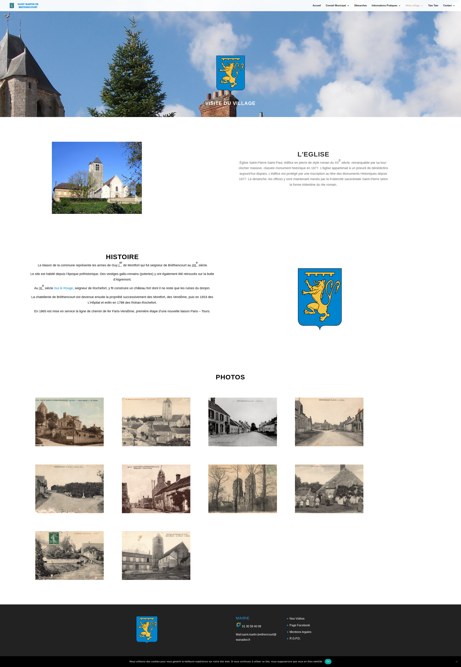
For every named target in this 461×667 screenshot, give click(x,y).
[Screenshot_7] (242, 512)
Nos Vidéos (297, 618)
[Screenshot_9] (69, 579)
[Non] (456, 661)
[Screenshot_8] (329, 512)
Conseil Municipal (336, 5)
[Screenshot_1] (69, 445)
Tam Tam (433, 5)
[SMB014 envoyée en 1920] (156, 579)
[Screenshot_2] (156, 445)
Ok (328, 661)
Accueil (317, 5)
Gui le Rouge (63, 288)
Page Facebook (300, 625)
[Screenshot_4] (329, 445)
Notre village (413, 5)
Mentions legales (300, 631)
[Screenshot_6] (156, 512)
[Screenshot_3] (242, 445)
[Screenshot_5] (69, 512)
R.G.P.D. (295, 638)
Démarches (360, 5)
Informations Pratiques (384, 5)
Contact (447, 5)
